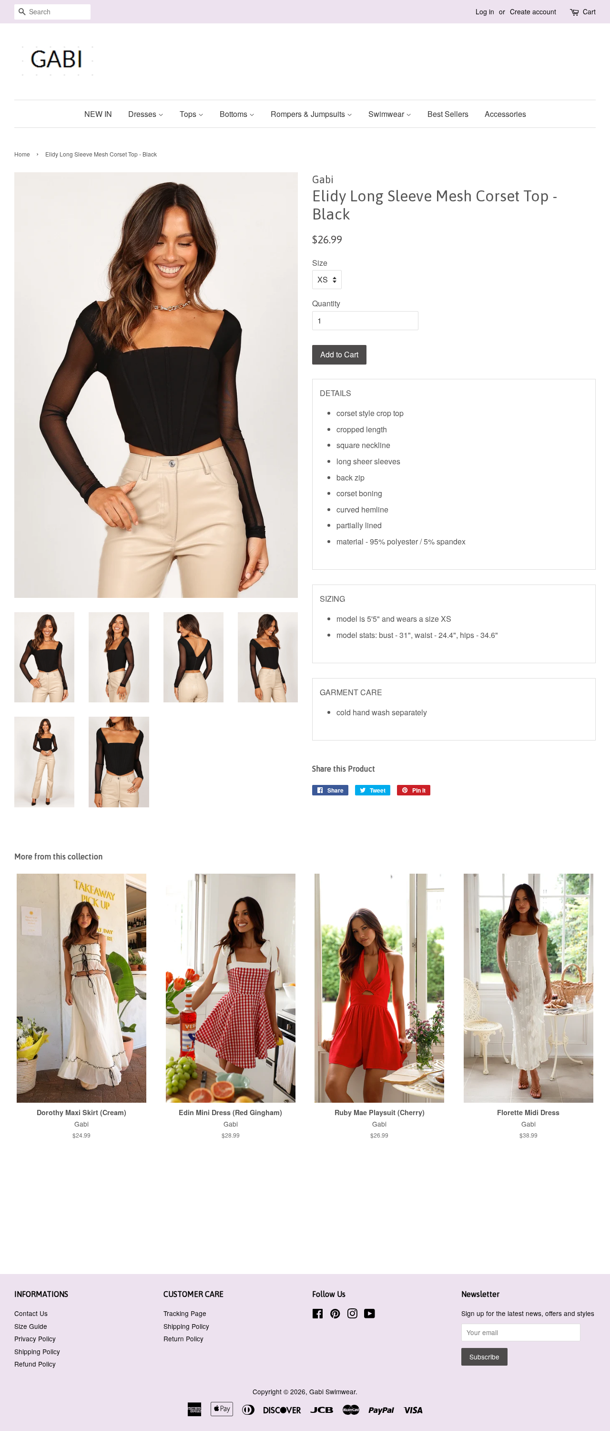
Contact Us (31, 1313)
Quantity (326, 303)
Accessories (505, 113)
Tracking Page (184, 1313)
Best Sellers (447, 113)
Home (22, 154)
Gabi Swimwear (332, 1391)
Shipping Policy (37, 1351)
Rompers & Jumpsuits (309, 113)
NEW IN (98, 113)
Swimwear (387, 113)
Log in (485, 11)
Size (319, 262)
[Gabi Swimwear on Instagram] (352, 1315)
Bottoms (234, 113)
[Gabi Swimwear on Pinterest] (335, 1315)
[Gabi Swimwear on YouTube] (369, 1315)
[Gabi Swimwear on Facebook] (317, 1315)
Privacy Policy (35, 1338)
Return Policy (183, 1338)
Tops (189, 113)
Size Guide (30, 1326)
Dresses (143, 113)
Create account (533, 11)
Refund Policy (35, 1363)
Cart (589, 11)
